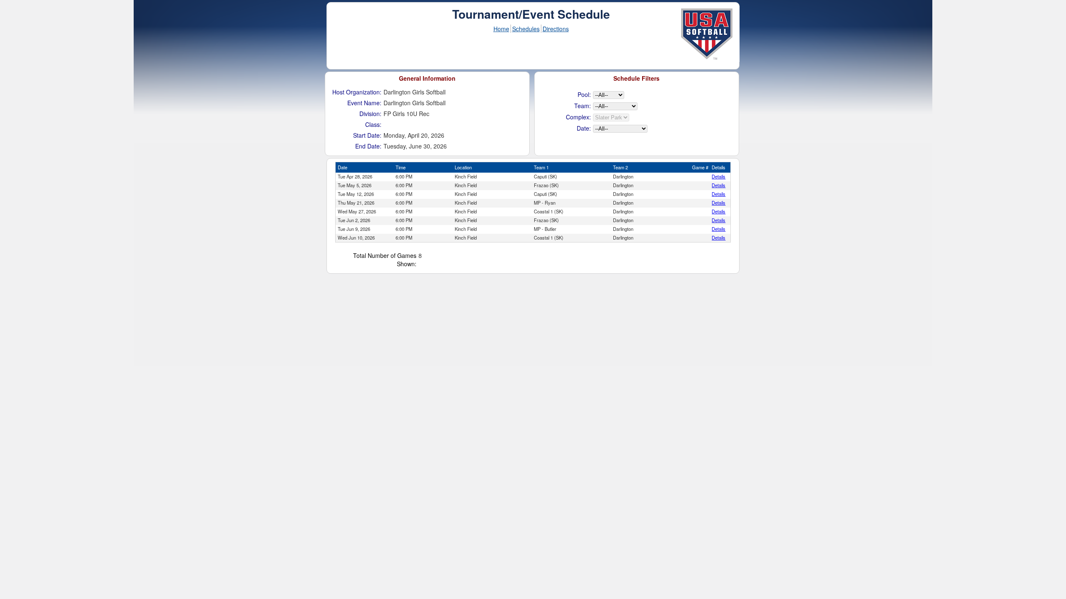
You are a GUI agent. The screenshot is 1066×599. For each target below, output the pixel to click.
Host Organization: (356, 92)
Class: (373, 124)
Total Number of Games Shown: (384, 259)
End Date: (368, 146)
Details (718, 176)
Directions (556, 29)
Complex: (578, 117)
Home (501, 29)
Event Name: (364, 103)
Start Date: (367, 135)
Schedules (526, 29)
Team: (582, 105)
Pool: (584, 94)
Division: (370, 113)
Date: (584, 128)
